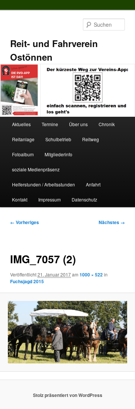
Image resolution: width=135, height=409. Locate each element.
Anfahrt (93, 184)
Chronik (107, 124)
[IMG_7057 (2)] (67, 332)
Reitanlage (23, 139)
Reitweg (90, 139)
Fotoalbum (23, 154)
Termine (50, 124)
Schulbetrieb (58, 139)
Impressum (49, 199)
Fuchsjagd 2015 (27, 281)
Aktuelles (21, 124)
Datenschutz (84, 199)
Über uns (78, 124)
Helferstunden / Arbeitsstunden (43, 184)
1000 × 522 (91, 274)
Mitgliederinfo (58, 154)
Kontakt (19, 199)
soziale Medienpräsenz (36, 169)
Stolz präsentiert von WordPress (67, 395)
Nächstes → (112, 222)
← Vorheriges (24, 222)
